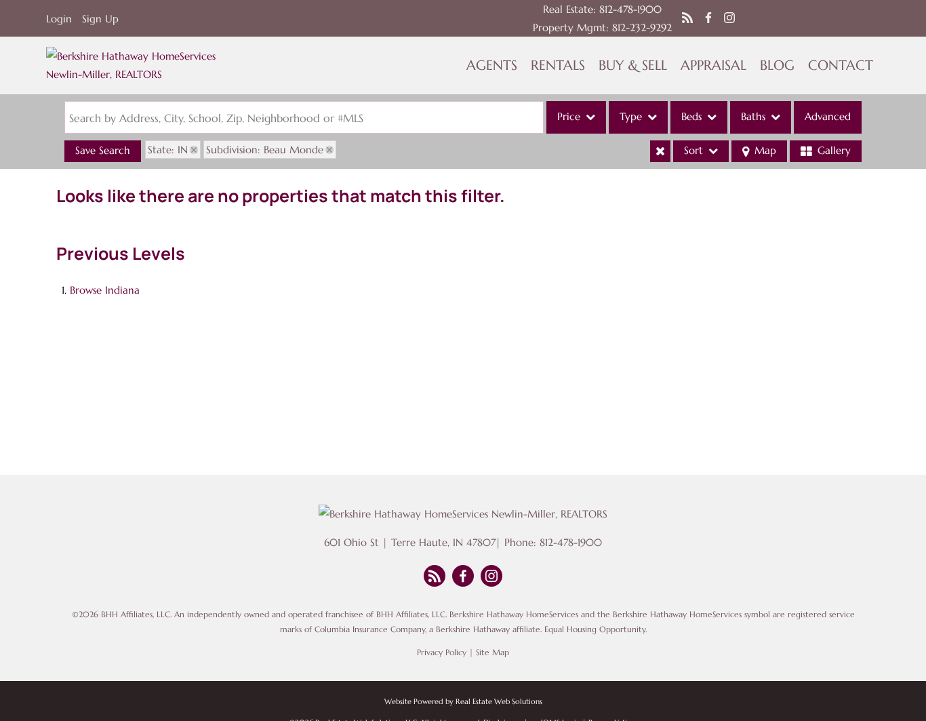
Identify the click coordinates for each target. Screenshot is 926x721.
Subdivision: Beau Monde (264, 149)
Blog (777, 65)
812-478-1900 (630, 9)
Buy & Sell (633, 65)
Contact (840, 65)
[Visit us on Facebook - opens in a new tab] (708, 18)
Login (59, 18)
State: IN (168, 149)
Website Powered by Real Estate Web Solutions (463, 701)
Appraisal (713, 65)
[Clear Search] (660, 151)
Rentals (558, 65)
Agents (491, 65)
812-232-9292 (642, 27)
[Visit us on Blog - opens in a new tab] (687, 18)
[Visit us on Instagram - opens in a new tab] (729, 18)
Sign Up (100, 18)
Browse (105, 290)
